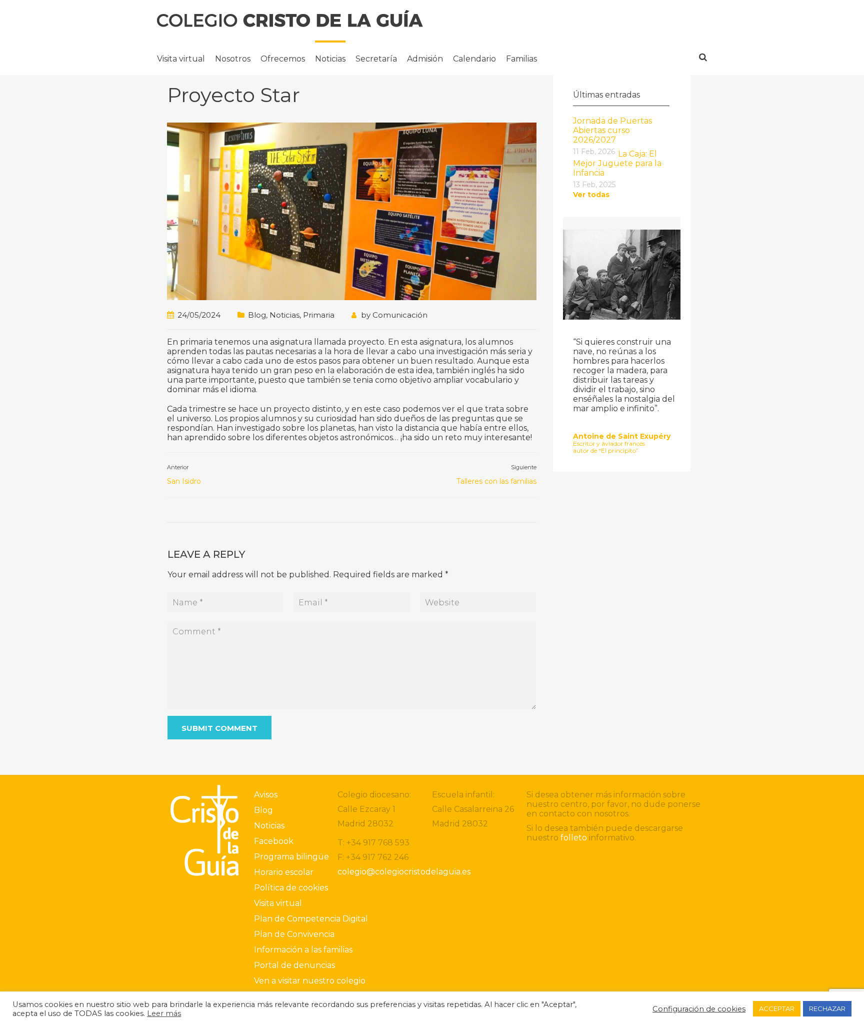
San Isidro (184, 481)
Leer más (164, 1013)
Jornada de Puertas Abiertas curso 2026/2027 (612, 130)
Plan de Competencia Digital (311, 918)
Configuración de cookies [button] (699, 1008)
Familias (521, 59)
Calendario (474, 59)
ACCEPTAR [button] (776, 1008)
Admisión (425, 59)
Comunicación (400, 315)
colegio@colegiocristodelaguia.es (404, 871)
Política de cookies (291, 887)
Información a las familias (303, 949)
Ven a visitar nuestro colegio (310, 980)
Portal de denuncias (294, 965)
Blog (257, 315)
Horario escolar (284, 872)
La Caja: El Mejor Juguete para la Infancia (617, 163)
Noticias (330, 59)
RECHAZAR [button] (827, 1008)
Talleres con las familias (496, 481)
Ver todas (591, 194)
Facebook (274, 841)
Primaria (318, 315)
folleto (573, 837)
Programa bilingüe (291, 856)
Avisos (266, 794)
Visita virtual (181, 59)
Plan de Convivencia (294, 934)
